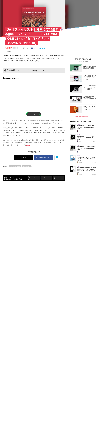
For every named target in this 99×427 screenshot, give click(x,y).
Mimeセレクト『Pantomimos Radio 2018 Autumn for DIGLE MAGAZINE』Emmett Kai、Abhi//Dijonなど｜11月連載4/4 (89, 66)
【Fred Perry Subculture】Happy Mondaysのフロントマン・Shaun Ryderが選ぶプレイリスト (89, 98)
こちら (28, 145)
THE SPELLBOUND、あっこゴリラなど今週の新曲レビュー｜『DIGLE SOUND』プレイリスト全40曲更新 (89, 77)
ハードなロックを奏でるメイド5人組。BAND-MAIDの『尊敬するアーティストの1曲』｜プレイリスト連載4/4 (89, 87)
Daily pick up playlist (15, 166)
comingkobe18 (27, 166)
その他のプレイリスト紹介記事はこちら (83, 116)
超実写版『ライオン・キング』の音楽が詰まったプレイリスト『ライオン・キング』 (89, 108)
